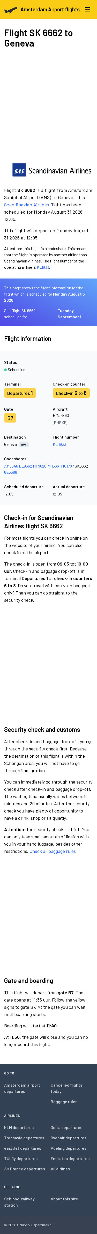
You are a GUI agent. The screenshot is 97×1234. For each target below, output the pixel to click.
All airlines (60, 1168)
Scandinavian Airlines (26, 204)
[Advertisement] (48, 104)
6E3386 (10, 472)
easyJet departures (22, 1148)
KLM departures (19, 1127)
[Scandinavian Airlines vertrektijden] (52, 170)
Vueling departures (68, 1148)
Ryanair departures (68, 1137)
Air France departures (24, 1168)
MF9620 (40, 465)
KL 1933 (59, 444)
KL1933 (43, 267)
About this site (64, 1198)
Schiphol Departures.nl (34, 1225)
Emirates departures (70, 1158)
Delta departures (66, 1127)
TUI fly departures (21, 1158)
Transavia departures (24, 1137)
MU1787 (67, 465)
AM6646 (11, 465)
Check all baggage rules (52, 851)
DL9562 (25, 465)
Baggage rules (64, 1101)
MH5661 (53, 465)
